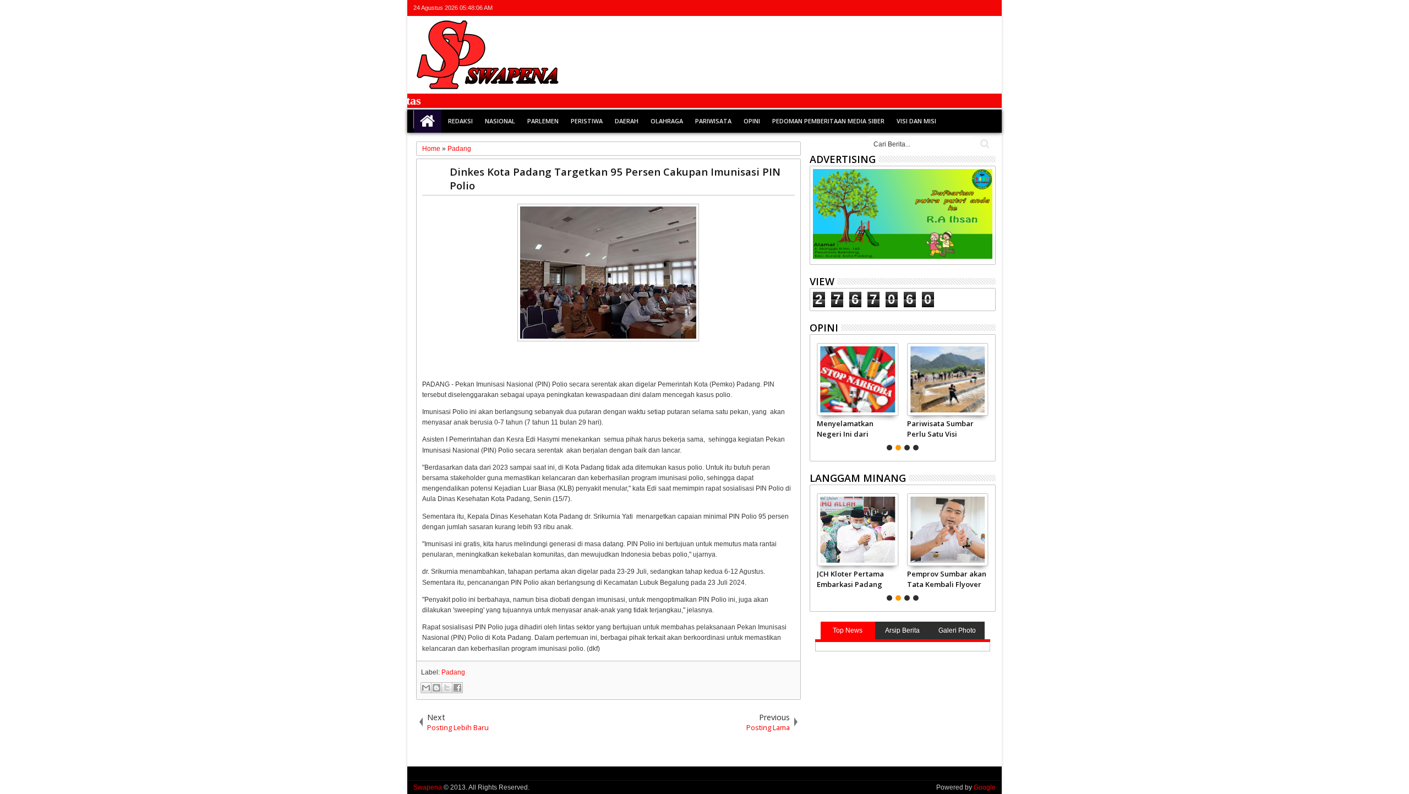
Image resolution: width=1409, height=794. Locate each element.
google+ (960, 8)
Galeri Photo (957, 630)
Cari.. (983, 144)
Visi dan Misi (916, 121)
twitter (931, 8)
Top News (847, 630)
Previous (988, 395)
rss (974, 8)
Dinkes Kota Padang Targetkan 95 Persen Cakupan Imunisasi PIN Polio (615, 178)
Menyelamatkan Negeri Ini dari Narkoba (845, 428)
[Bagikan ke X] (446, 687)
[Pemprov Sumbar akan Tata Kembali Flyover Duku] (947, 529)
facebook (945, 8)
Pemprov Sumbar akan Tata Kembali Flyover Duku (946, 579)
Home (427, 121)
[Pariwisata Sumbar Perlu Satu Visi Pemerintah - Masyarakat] (947, 379)
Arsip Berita (902, 630)
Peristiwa (587, 121)
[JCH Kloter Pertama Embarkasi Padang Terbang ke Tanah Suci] (857, 529)
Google (985, 787)
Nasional (500, 121)
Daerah (626, 121)
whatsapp (988, 8)
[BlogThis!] (436, 687)
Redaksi (460, 121)
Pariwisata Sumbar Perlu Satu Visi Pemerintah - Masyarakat (940, 428)
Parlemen (543, 121)
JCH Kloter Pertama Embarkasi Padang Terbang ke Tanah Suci (850, 579)
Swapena (427, 787)
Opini (752, 121)
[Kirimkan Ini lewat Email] (426, 687)
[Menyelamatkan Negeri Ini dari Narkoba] (857, 379)
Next (817, 395)
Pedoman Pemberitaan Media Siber (828, 121)
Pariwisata (713, 121)
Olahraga (667, 121)
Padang (453, 672)
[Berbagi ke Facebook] (457, 687)
